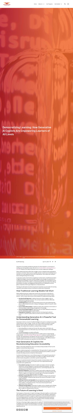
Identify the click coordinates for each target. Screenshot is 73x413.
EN (68, 4)
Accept (57, 408)
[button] (65, 4)
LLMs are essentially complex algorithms (33, 335)
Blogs (21, 256)
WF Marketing (21, 261)
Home (17, 256)
